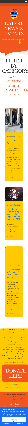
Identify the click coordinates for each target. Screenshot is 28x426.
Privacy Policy (20, 403)
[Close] (26, 408)
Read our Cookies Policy (10, 403)
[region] (14, 416)
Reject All (20, 423)
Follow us (8, 388)
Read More (10, 177)
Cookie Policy (10, 415)
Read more (10, 236)
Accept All (14, 419)
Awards (14, 77)
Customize (7, 423)
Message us (19, 388)
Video (14, 94)
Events (14, 85)
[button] (26, 2)
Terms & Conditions (14, 404)
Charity (14, 81)
